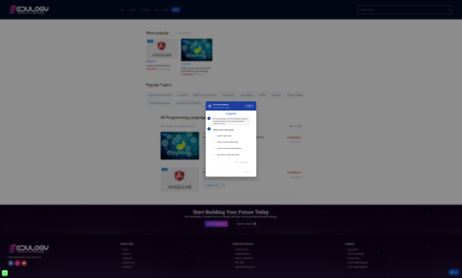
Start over (246, 172)
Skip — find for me (241, 162)
